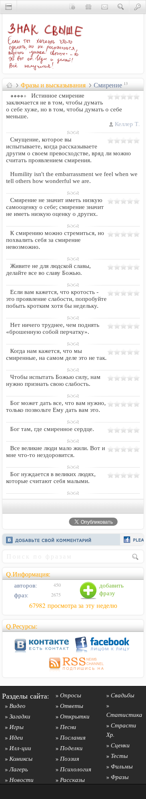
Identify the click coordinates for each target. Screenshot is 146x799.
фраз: (20, 595)
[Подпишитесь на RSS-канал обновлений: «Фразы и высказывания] (73, 671)
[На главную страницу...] (43, 71)
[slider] (123, 96)
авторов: (25, 585)
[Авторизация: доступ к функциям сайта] (137, 6)
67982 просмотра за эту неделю (73, 605)
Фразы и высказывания (53, 85)
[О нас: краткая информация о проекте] (72, 6)
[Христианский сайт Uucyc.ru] (8, 6)
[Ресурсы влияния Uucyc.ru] (9, 85)
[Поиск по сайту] (121, 6)
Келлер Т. (127, 124)
